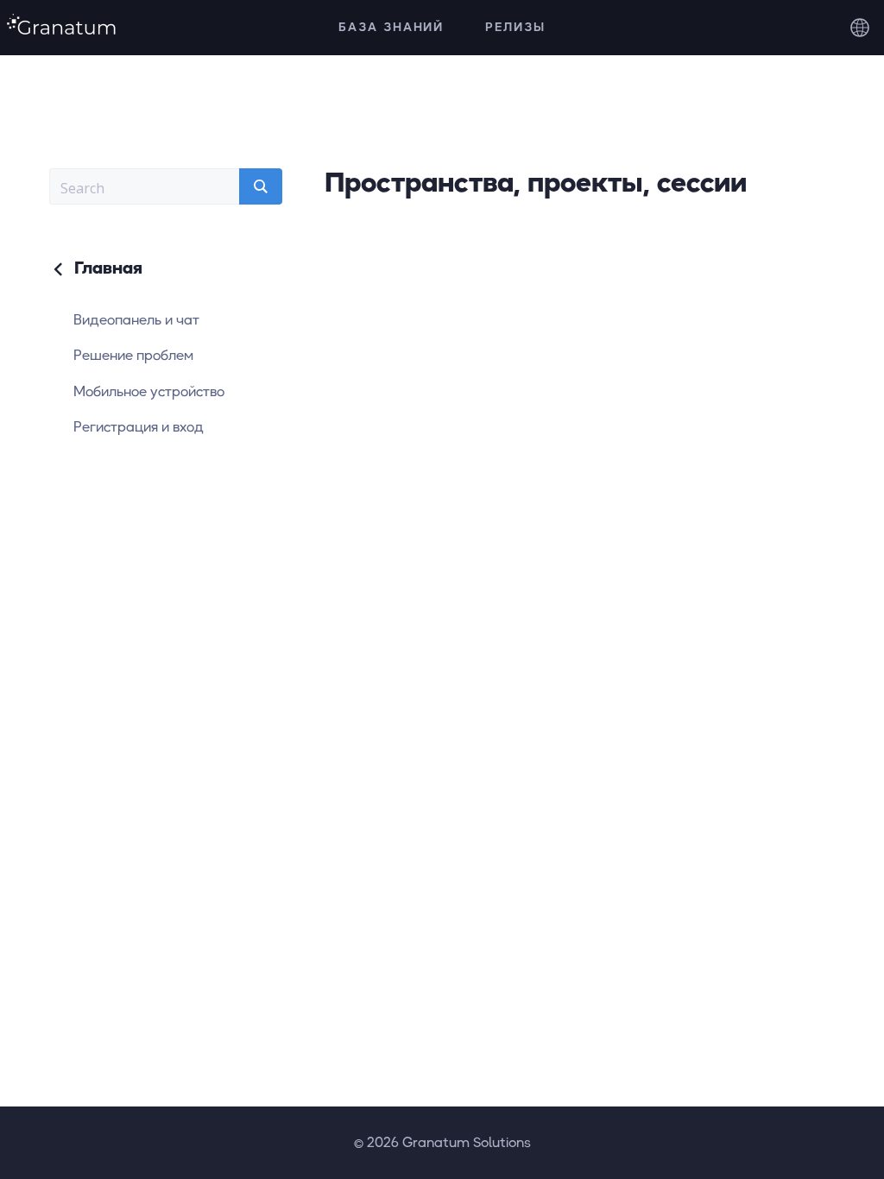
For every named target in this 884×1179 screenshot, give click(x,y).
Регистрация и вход (138, 426)
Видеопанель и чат (136, 319)
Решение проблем (133, 355)
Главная (105, 267)
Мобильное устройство (148, 391)
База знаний (391, 26)
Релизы (515, 26)
